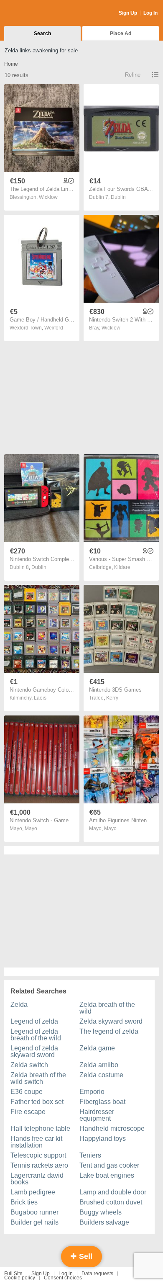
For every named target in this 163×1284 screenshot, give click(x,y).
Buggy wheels (100, 1212)
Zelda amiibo (98, 1064)
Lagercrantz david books (37, 1179)
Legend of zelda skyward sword (34, 1051)
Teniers (90, 1155)
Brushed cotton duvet (110, 1202)
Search (42, 33)
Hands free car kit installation (36, 1142)
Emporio (91, 1091)
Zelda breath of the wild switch (38, 1078)
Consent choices (63, 1278)
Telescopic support (38, 1155)
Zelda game (97, 1048)
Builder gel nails (34, 1222)
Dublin (118, 197)
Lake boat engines (106, 1175)
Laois (40, 698)
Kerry (112, 698)
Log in (66, 1273)
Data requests (97, 1273)
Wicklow (48, 197)
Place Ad (120, 33)
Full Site (13, 1273)
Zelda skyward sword (111, 1021)
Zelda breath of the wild (107, 1008)
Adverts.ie (37, 13)
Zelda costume (101, 1074)
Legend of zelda (34, 1021)
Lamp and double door (112, 1192)
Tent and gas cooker (109, 1165)
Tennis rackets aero (39, 1165)
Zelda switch (29, 1064)
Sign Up (128, 13)
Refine (132, 75)
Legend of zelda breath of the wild (35, 1035)
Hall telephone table (40, 1128)
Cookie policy (19, 1278)
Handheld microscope (112, 1128)
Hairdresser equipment (96, 1115)
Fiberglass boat (102, 1101)
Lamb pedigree (32, 1192)
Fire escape (28, 1111)
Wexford (53, 328)
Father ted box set (37, 1101)
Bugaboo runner (34, 1212)
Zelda (19, 1004)
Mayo (31, 828)
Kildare (122, 567)
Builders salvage (104, 1222)
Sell (84, 1256)
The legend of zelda (108, 1031)
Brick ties (24, 1202)
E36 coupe (26, 1091)
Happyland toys (102, 1138)
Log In (150, 13)
